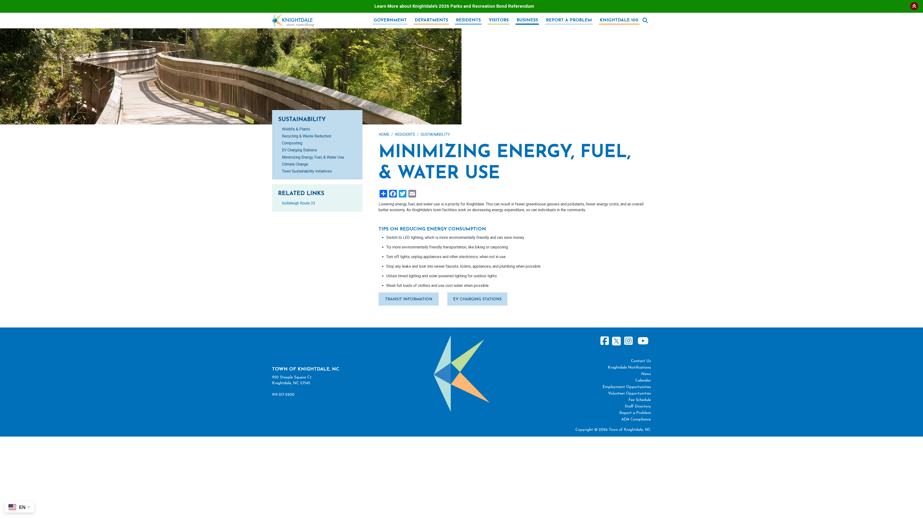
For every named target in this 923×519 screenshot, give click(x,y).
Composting (292, 143)
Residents (468, 20)
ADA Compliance (636, 419)
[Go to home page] (293, 15)
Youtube (643, 341)
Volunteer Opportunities (629, 393)
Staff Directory (638, 406)
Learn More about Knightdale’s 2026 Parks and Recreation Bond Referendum (454, 6)
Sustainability (435, 134)
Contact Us (641, 361)
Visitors (499, 20)
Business (527, 20)
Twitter (616, 340)
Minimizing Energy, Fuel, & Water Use (313, 157)
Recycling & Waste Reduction (306, 136)
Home (384, 134)
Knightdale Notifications (629, 368)
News (646, 374)
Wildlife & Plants (296, 129)
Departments (431, 20)
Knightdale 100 (619, 20)
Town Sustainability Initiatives (307, 171)
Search (645, 20)
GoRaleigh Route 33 (298, 203)
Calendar (643, 381)
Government (390, 20)
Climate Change (295, 164)
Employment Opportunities (627, 387)
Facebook (604, 341)
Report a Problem (569, 20)
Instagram (628, 341)
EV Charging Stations (477, 299)
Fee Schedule (640, 400)
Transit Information (408, 299)
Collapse (914, 6)
